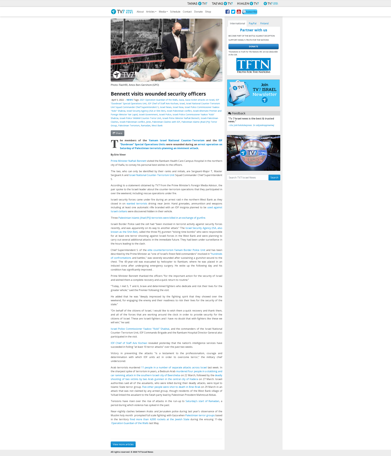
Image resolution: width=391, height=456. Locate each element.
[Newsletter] (249, 12)
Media (162, 11)
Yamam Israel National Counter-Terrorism (177, 140)
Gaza (181, 99)
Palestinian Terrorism (129, 125)
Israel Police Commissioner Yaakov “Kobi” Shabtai (140, 328)
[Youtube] (238, 12)
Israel (182, 103)
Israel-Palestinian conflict (179, 110)
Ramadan (145, 125)
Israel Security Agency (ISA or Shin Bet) (146, 110)
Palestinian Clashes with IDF (166, 121)
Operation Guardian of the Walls (129, 423)
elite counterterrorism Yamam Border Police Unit (177, 250)
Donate (198, 11)
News (130, 99)
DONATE (253, 46)
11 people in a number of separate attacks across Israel (174, 367)
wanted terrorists (137, 203)
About (140, 11)
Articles (150, 11)
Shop (208, 11)
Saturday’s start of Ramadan (202, 401)
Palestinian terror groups (200, 415)
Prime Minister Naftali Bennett (128, 161)
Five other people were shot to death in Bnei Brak (171, 387)
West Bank (157, 125)
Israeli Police (165, 114)
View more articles (123, 444)
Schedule (175, 11)
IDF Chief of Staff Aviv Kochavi (163, 103)
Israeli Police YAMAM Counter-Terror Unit (140, 118)
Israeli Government (148, 114)
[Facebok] (227, 12)
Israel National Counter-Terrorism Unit (151, 175)
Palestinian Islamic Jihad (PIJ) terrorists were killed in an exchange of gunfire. (162, 217)
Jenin (148, 121)
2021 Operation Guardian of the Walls (159, 99)
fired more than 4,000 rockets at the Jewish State (159, 419)
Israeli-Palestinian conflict (132, 121)
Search (274, 177)
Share (118, 133)
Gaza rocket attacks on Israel (199, 99)
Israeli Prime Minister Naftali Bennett (180, 118)
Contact (187, 11)
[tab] (237, 23)
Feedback (238, 113)
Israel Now (178, 107)
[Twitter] (233, 12)
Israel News (166, 107)
